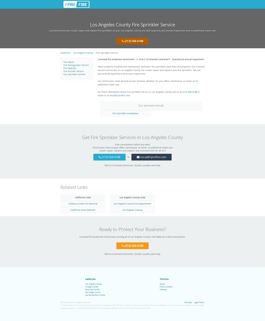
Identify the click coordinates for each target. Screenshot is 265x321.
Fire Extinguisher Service (76, 65)
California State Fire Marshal (83, 203)
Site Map (188, 302)
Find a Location (166, 286)
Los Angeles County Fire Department (132, 203)
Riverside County (92, 289)
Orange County (91, 286)
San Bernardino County (95, 295)
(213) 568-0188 (133, 41)
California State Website (83, 209)
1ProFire (164, 279)
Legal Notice (199, 302)
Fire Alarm (68, 62)
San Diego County (92, 292)
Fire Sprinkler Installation (125, 113)
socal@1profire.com (120, 95)
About (162, 284)
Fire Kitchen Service (73, 71)
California (90, 279)
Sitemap (163, 289)
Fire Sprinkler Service (74, 74)
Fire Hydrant (69, 68)
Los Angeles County (132, 209)
